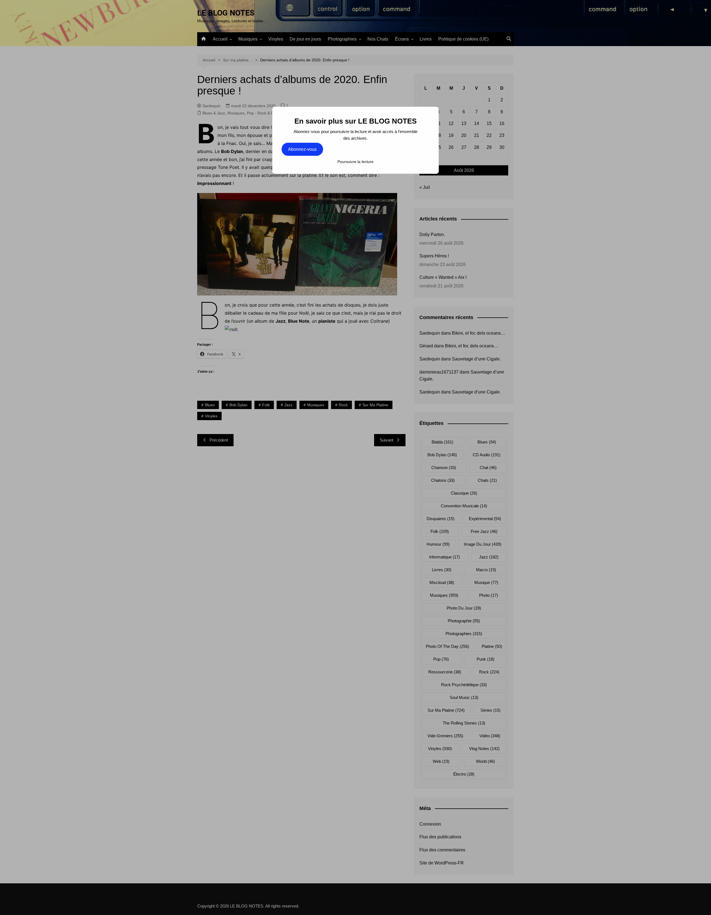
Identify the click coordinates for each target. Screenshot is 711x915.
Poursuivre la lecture (355, 161)
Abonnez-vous (302, 149)
